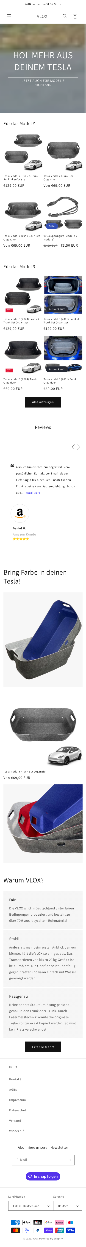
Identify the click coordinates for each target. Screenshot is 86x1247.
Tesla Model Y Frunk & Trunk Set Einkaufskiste (20, 177)
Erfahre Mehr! (43, 1047)
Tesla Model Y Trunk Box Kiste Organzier (21, 237)
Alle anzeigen (43, 402)
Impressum (17, 1100)
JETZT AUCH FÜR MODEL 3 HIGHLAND (43, 82)
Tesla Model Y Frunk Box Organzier (59, 177)
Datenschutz (18, 1110)
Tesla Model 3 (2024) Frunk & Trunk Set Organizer (21, 320)
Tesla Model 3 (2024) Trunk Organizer (20, 380)
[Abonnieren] (69, 1160)
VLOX (36, 1238)
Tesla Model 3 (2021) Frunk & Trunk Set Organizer (61, 320)
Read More (33, 493)
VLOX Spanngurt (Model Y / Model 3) (60, 237)
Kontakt (15, 1079)
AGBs (13, 1089)
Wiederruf (16, 1131)
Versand (15, 1121)
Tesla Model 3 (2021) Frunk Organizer (60, 380)
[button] (9, 16)
